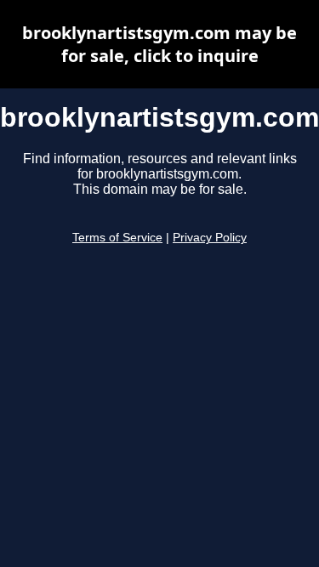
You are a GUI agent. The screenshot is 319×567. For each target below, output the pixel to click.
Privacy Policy (210, 237)
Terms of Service (117, 237)
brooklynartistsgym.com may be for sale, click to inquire (159, 44)
